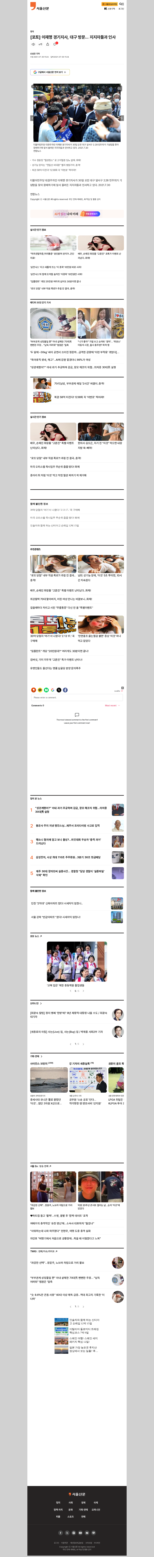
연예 (83, 1516)
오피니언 (34, 1003)
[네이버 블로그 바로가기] (93, 1532)
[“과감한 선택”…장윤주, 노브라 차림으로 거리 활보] (118, 1263)
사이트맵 (88, 1542)
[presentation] (32, 118)
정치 (32, 31)
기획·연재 (34, 1056)
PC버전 (97, 1542)
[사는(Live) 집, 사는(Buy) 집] (118, 1032)
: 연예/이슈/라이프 (42, 1251)
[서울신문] (39, 6)
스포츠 (71, 1516)
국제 (96, 1502)
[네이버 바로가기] (87, 1532)
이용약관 (64, 1542)
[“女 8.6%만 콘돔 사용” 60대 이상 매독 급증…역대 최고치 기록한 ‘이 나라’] (118, 1297)
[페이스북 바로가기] (60, 1532)
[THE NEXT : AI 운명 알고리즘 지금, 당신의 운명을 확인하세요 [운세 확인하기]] (77, 214)
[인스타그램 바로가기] (80, 1532)
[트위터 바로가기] (67, 1532)
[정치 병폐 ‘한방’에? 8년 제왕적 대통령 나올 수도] (118, 1015)
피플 (58, 1516)
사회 (71, 1502)
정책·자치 (58, 1509)
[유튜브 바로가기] (73, 1532)
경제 (83, 1502)
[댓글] (55, 44)
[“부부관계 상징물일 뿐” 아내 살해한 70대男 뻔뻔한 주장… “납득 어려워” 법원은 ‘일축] (118, 1280)
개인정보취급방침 (76, 1542)
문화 (71, 1509)
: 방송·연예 (39, 1166)
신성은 (33, 53)
